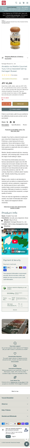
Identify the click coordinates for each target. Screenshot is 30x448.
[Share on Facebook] (10, 122)
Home (3, 20)
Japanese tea (14, 382)
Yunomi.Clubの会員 (11, 7)
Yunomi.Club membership (13, 15)
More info (15, 309)
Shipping (24, 93)
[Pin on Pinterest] (14, 122)
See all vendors (15, 361)
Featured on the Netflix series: (15, 130)
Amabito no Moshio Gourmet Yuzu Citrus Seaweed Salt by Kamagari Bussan (15, 22)
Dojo (20, 383)
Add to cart (20, 103)
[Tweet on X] (7, 122)
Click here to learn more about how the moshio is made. (15, 207)
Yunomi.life (7, 442)
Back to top (15, 391)
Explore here (15, 329)
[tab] (5, 125)
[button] (24, 3)
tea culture (22, 382)
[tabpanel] (15, 191)
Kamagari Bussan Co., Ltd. (9, 63)
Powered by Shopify (15, 442)
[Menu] (27, 3)
